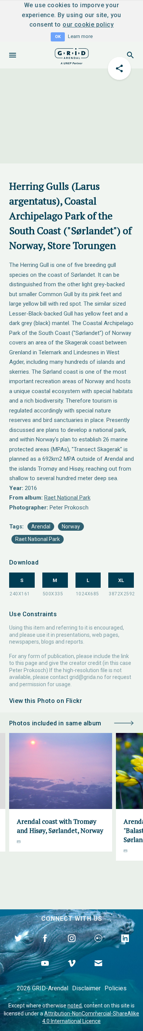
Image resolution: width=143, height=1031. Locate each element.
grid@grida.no (86, 677)
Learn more (80, 36)
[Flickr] (98, 947)
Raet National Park (67, 497)
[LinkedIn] (125, 947)
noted (74, 1005)
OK (58, 36)
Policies (115, 988)
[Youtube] (45, 972)
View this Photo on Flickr (45, 700)
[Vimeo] (71, 972)
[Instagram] (71, 947)
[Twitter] (18, 947)
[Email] (98, 972)
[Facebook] (45, 947)
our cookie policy (88, 24)
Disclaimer (86, 988)
